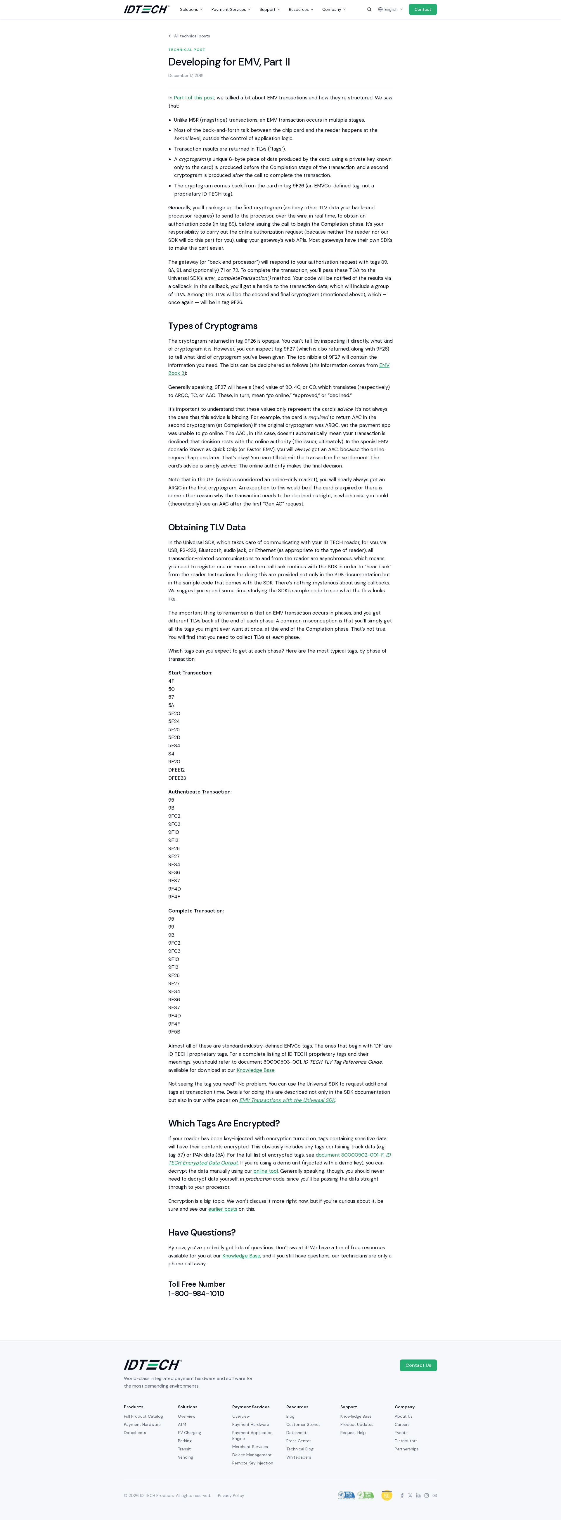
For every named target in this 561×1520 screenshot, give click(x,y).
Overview (186, 1416)
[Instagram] (426, 1495)
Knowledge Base (256, 1070)
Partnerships (407, 1449)
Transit (184, 1449)
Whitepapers (298, 1457)
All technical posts (192, 36)
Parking (185, 1440)
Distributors (406, 1440)
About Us (404, 1416)
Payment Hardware (142, 1424)
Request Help (353, 1432)
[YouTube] (434, 1495)
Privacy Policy (231, 1495)
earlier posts (222, 1209)
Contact (423, 9)
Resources (299, 9)
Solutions (189, 9)
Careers (402, 1424)
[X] (410, 1495)
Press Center (298, 1440)
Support (267, 9)
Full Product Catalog (143, 1416)
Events (401, 1432)
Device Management (252, 1454)
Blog (290, 1416)
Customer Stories (303, 1424)
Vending (185, 1457)
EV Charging (189, 1432)
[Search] (369, 9)
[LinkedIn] (418, 1495)
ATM (182, 1424)
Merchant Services (250, 1446)
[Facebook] (402, 1495)
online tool (266, 1171)
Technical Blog (300, 1449)
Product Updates (356, 1424)
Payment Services (229, 9)
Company (331, 9)
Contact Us (418, 1365)
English (391, 9)
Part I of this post (194, 97)
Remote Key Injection (252, 1463)
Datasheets (135, 1432)
